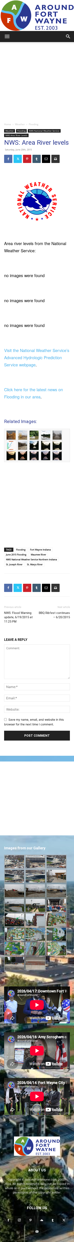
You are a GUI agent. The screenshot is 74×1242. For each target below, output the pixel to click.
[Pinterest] (27, 159)
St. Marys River (35, 564)
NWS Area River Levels (16, 135)
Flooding (33, 124)
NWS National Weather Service (44, 130)
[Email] (46, 159)
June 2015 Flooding (16, 554)
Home (7, 124)
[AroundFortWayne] (37, 15)
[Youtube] (37, 1232)
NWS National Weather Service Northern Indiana (31, 559)
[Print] (55, 159)
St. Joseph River (14, 564)
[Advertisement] (37, 81)
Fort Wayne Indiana (40, 549)
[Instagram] (19, 1220)
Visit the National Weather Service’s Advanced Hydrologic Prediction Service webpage (36, 357)
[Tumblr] (36, 159)
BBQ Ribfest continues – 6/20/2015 (54, 615)
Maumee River (38, 554)
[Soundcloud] (41, 1220)
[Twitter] (18, 159)
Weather (20, 124)
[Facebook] (8, 159)
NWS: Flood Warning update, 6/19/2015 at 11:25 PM (18, 617)
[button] (7, 36)
